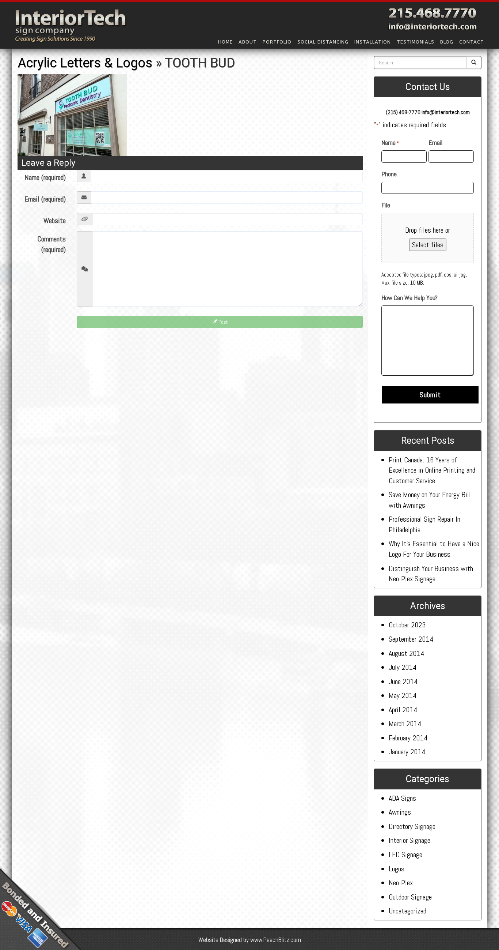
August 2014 (406, 653)
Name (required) (45, 177)
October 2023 (407, 625)
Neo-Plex (401, 882)
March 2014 (405, 723)
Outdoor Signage (410, 897)
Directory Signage (412, 826)
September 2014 (411, 639)
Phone (389, 174)
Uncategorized (407, 911)
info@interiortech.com (446, 112)
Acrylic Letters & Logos (85, 63)
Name (390, 142)
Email (435, 142)
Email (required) (45, 199)
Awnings (400, 812)
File (385, 205)
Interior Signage (409, 840)
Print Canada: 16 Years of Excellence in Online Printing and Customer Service (432, 470)
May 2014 (402, 695)
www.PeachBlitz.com (275, 940)
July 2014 (402, 667)
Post (222, 322)
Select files (427, 244)
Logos (396, 869)
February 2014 (408, 738)
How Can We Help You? (409, 297)
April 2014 (403, 709)
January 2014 (407, 751)
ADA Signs (402, 798)
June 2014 (403, 681)
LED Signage (405, 854)
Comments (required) (51, 244)
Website (54, 220)
